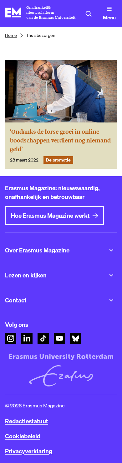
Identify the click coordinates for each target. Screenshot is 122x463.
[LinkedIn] (27, 338)
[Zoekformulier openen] (88, 13)
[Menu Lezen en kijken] (111, 275)
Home (11, 35)
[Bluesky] (75, 338)
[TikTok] (43, 338)
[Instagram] (10, 338)
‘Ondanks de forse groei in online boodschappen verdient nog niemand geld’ (60, 140)
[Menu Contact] (111, 300)
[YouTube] (59, 338)
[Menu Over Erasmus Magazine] (111, 250)
